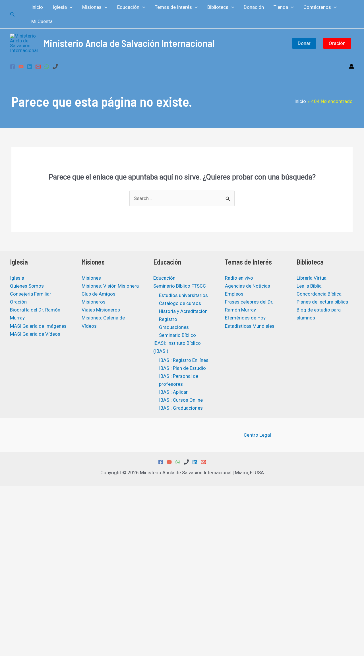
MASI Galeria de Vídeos (35, 334)
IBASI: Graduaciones (181, 408)
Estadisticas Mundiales (249, 326)
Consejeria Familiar (30, 294)
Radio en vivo (239, 278)
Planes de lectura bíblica (322, 302)
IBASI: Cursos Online (181, 400)
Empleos (234, 294)
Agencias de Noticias (247, 286)
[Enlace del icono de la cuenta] (351, 66)
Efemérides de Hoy (245, 318)
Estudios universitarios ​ (184, 295)
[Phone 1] (55, 66)
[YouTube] (21, 66)
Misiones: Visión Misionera (110, 286)
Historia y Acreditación (183, 311)
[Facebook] (12, 66)
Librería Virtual (312, 278)
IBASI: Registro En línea (183, 360)
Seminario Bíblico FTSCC (179, 286)
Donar (304, 43)
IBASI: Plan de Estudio (182, 368)
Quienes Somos (27, 286)
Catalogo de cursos (180, 303)
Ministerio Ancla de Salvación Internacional (129, 43)
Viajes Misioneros (101, 310)
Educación (164, 278)
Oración (337, 43)
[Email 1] (38, 66)
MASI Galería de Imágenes (38, 326)
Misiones (91, 278)
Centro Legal (257, 435)
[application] (70, 7)
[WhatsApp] (46, 66)
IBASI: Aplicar (173, 392)
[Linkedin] (29, 66)
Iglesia (17, 278)
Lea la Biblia (309, 286)
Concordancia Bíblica (319, 294)
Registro (168, 319)
